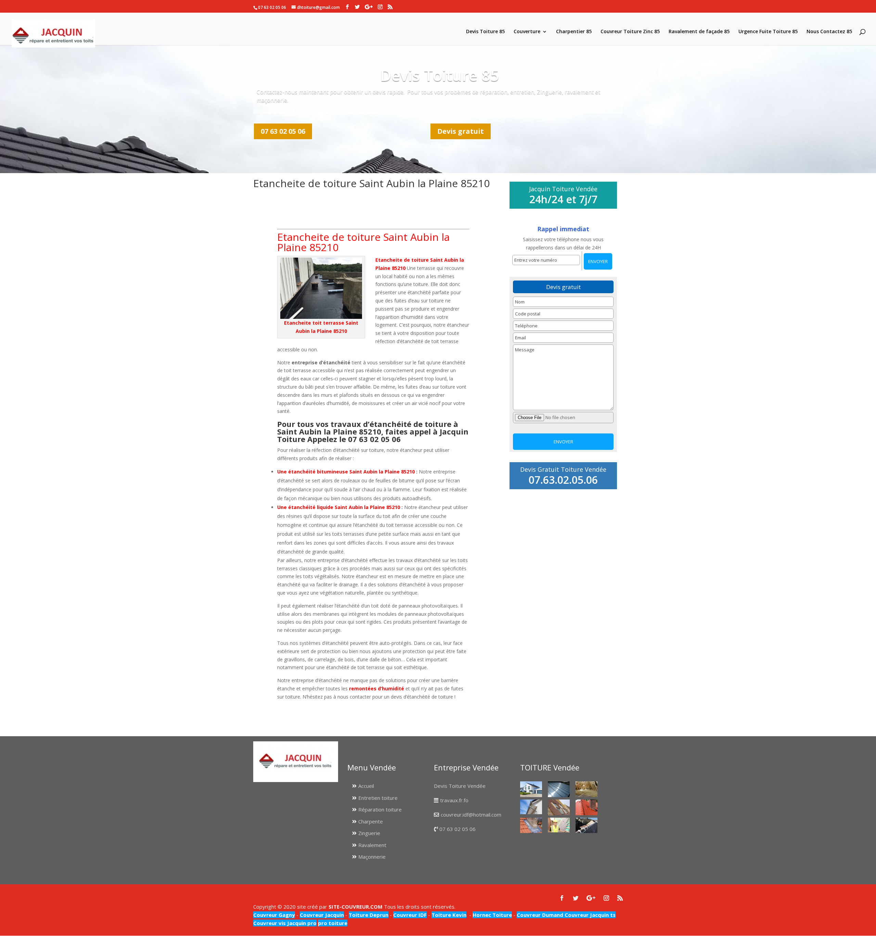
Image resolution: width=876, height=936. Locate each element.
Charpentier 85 (574, 32)
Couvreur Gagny (274, 914)
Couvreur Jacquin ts (589, 914)
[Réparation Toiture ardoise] (559, 825)
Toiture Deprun (368, 914)
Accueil (366, 785)
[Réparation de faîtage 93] (586, 825)
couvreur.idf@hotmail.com (471, 814)
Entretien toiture (378, 797)
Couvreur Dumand (540, 914)
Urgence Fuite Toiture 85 (768, 32)
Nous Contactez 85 (829, 32)
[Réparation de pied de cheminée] (531, 825)
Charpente (370, 821)
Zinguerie (369, 833)
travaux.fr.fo (454, 800)
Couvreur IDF (410, 914)
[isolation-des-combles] (586, 789)
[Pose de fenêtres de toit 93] (559, 807)
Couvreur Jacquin (322, 914)
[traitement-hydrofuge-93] (586, 807)
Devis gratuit (460, 131)
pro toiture (332, 923)
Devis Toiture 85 (485, 32)
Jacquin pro (301, 923)
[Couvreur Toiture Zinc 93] (559, 789)
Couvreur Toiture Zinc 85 (630, 32)
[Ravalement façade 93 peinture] (531, 789)
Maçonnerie (372, 856)
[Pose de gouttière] (531, 807)
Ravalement (372, 845)
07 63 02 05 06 (283, 131)
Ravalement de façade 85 (699, 32)
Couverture (527, 32)
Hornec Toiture (492, 914)
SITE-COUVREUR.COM (355, 906)
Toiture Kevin (448, 914)
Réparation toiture (380, 809)
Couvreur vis (269, 923)
